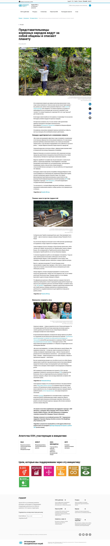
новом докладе (37, 108)
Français (80, 1)
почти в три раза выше (48, 390)
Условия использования (58, 543)
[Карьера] (85, 509)
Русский (85, 1)
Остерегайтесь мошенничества (68, 542)
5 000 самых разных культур (44, 385)
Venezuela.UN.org (46, 380)
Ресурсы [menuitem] (34, 11)
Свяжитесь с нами (59, 519)
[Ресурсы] (85, 500)
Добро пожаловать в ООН (27, 1)
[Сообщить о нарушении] (85, 520)
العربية (69, 1)
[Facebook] (90, 113)
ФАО (38, 285)
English (76, 1)
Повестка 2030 (58, 508)
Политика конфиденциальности (80, 542)
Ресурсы (77, 500)
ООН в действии (59, 500)
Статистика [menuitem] (44, 11)
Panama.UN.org (45, 293)
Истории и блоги (33, 18)
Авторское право (58, 542)
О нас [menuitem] (76, 11)
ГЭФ (60, 372)
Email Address (22, 516)
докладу (41, 395)
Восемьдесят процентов (47, 125)
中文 (73, 1)
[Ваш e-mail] (90, 118)
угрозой (67, 106)
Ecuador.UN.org (45, 192)
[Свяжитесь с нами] (65, 519)
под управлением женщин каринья (42, 341)
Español (89, 1)
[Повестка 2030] (65, 509)
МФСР (41, 285)
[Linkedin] (90, 104)
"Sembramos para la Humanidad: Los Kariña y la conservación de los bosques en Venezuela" (52, 338)
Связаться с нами (51, 542)
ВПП (66, 179)
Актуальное (26, 18)
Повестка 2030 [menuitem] (54, 11)
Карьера (77, 508)
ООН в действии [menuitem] (24, 11)
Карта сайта (50, 543)
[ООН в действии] (65, 500)
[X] (90, 108)
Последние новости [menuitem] (66, 11)
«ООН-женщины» (50, 180)
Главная (20, 18)
